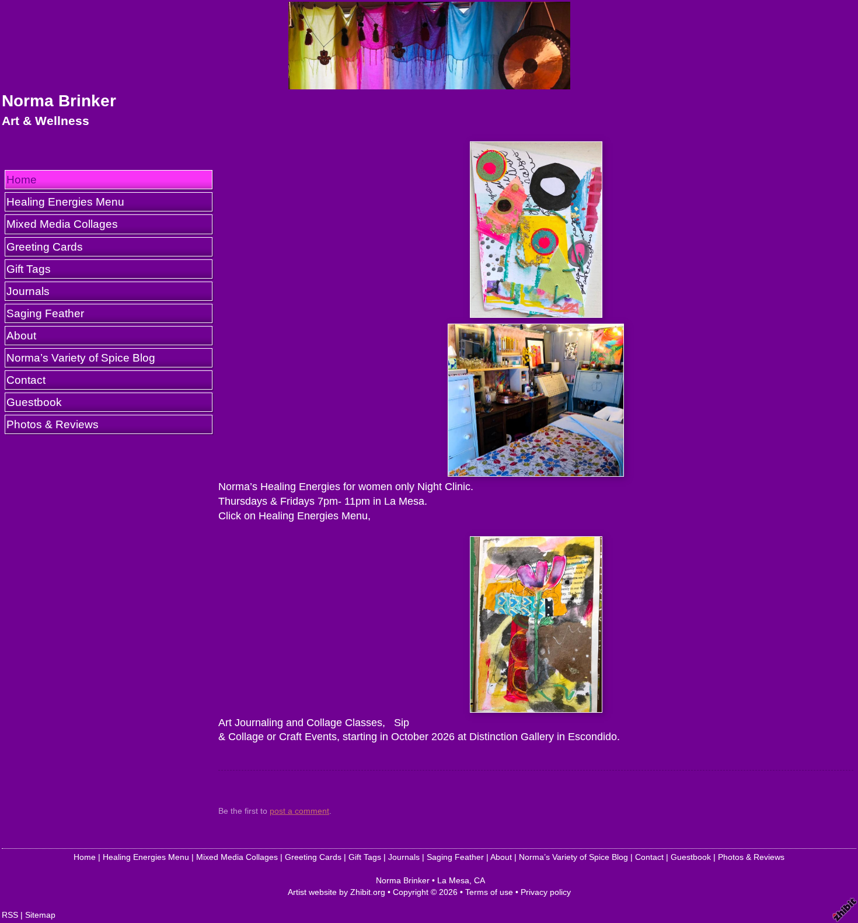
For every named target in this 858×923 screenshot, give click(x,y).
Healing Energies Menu (65, 201)
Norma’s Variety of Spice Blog (80, 357)
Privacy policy (546, 892)
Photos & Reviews (52, 424)
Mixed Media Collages (62, 223)
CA (479, 880)
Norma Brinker (59, 101)
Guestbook (34, 401)
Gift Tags (28, 268)
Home (21, 179)
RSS (10, 914)
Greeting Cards (44, 246)
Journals (28, 290)
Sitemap (40, 914)
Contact (26, 379)
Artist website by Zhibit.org (336, 892)
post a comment (299, 811)
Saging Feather (45, 313)
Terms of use (489, 892)
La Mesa (453, 880)
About (21, 335)
